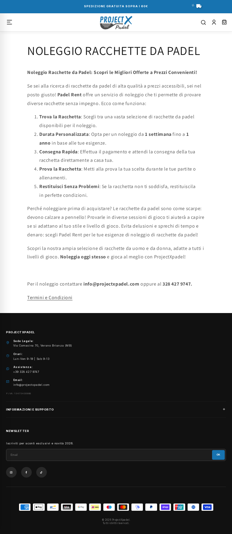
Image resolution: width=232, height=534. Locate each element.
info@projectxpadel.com (31, 384)
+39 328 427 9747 (26, 371)
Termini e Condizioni (49, 297)
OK (218, 454)
